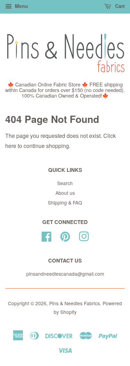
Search (65, 183)
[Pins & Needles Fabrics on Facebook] (46, 235)
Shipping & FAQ (65, 202)
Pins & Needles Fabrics (74, 303)
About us (65, 192)
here (10, 146)
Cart (119, 5)
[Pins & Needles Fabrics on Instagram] (84, 235)
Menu (21, 5)
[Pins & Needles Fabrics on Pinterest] (65, 235)
